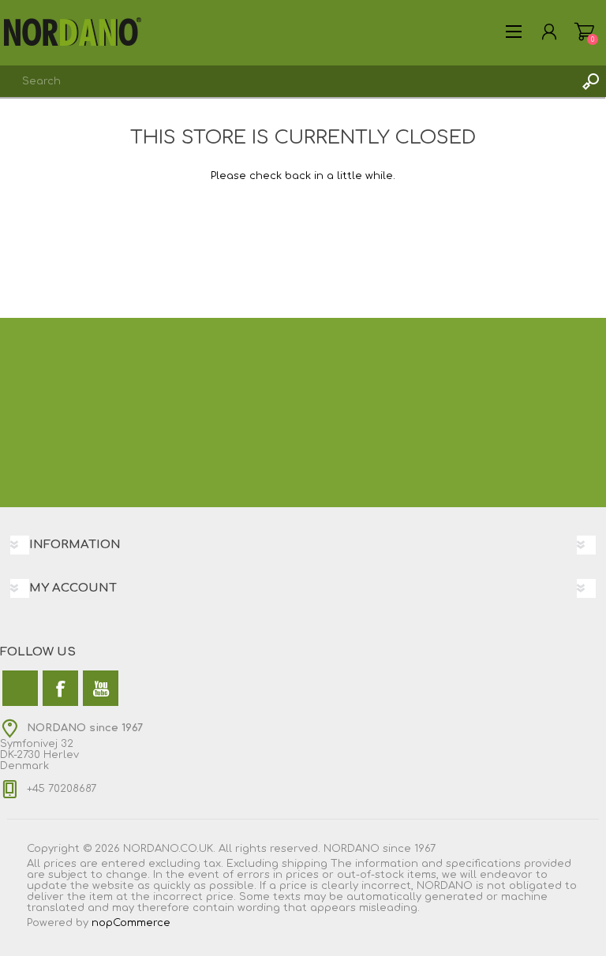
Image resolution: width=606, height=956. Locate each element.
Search (590, 81)
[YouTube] (100, 688)
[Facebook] (60, 688)
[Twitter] (20, 688)
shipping (304, 863)
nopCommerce (131, 922)
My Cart (584, 31)
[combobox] (287, 81)
